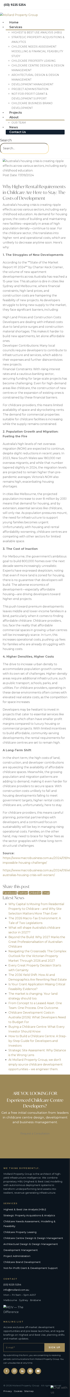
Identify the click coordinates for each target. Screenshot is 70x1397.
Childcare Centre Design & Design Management (33, 1238)
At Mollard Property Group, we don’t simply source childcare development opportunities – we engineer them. (35, 1064)
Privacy (7, 1391)
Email (46, 893)
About (13, 117)
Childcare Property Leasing (33, 60)
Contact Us (17, 132)
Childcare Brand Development (22, 1262)
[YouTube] (38, 1371)
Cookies (18, 1391)
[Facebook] (6, 1371)
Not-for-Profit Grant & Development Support (30, 1268)
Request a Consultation (35, 1133)
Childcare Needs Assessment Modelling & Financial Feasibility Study (37, 51)
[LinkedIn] (22, 1371)
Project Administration (29, 89)
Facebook (10, 893)
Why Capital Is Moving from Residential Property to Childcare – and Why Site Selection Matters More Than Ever (36, 908)
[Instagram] (14, 1371)
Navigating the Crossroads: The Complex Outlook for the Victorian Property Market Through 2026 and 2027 (37, 956)
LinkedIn (35, 893)
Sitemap (29, 1391)
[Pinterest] (30, 1371)
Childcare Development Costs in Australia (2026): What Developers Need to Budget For (37, 1017)
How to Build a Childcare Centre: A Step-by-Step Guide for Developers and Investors (37, 1040)
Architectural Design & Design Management (30, 1244)
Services (15, 27)
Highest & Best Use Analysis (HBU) (36, 32)
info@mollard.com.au (16, 1289)
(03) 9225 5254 (12, 1284)
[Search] (1, 156)
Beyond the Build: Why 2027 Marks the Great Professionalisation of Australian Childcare (36, 941)
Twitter (23, 893)
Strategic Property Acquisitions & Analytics (29, 1215)
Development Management (32, 84)
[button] (6, 140)
